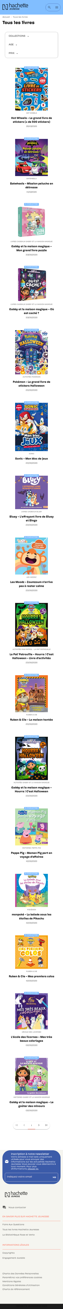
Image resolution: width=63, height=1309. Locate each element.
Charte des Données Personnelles (20, 1274)
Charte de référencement (16, 1289)
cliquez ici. (33, 1169)
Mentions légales (11, 1282)
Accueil (6, 17)
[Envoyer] (54, 1177)
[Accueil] (15, 7)
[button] (19, 36)
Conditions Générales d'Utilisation (21, 1285)
